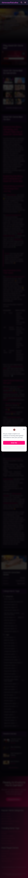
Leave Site (14, 448)
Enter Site (14, 443)
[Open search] (21, 2)
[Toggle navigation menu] (25, 2)
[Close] (24, 429)
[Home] (10, 2)
